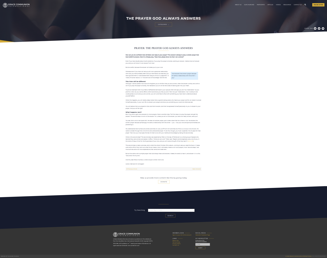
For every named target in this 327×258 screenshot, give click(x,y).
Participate (261, 4)
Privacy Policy (177, 243)
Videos (278, 4)
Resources (287, 4)
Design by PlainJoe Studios (10, 256)
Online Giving (318, 4)
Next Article (196, 169)
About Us (238, 4)
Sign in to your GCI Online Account (182, 235)
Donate (164, 181)
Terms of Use (176, 242)
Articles (270, 4)
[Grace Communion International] (16, 5)
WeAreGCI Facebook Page (202, 235)
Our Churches (249, 4)
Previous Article (132, 169)
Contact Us (298, 4)
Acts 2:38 (190, 141)
